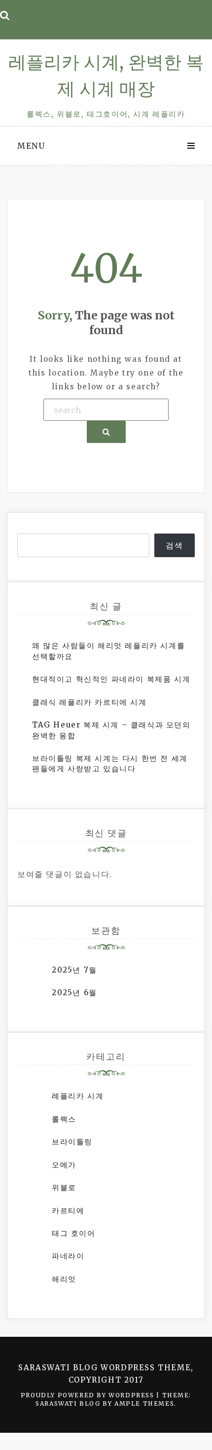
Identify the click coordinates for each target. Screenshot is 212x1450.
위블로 (64, 1187)
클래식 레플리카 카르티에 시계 (89, 702)
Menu (31, 146)
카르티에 (68, 1210)
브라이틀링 (72, 1141)
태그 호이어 (74, 1233)
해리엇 (64, 1279)
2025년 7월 (74, 970)
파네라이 (68, 1256)
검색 (174, 545)
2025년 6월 (74, 992)
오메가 (64, 1164)
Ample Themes (144, 1403)
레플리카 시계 (78, 1096)
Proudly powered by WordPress (88, 1395)
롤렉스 (64, 1119)
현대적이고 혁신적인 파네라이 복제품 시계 (111, 679)
